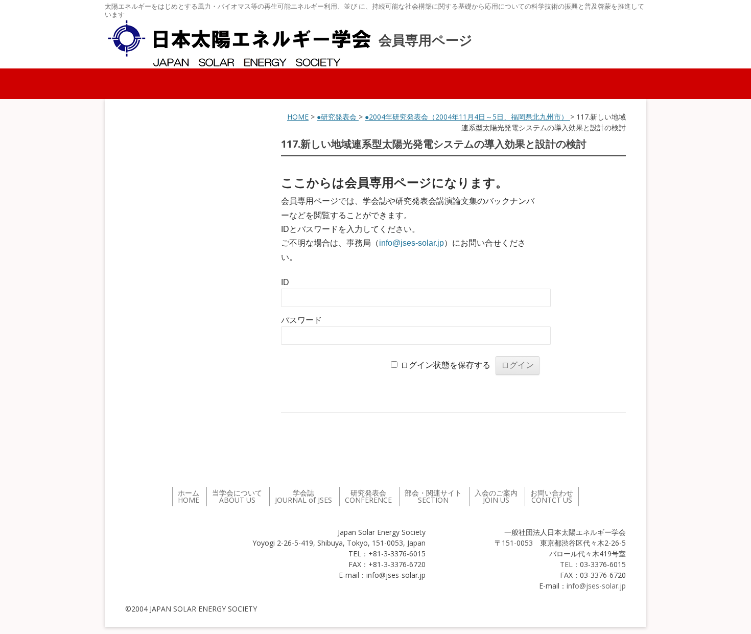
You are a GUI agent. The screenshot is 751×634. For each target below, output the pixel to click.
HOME (298, 117)
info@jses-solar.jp (411, 243)
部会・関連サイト (433, 496)
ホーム (188, 496)
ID (285, 282)
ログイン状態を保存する (445, 365)
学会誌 (303, 496)
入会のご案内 (496, 496)
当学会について (237, 496)
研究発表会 (368, 496)
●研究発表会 (338, 117)
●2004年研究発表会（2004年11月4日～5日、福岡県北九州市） (467, 117)
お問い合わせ (551, 496)
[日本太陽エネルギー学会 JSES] (239, 43)
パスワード (301, 320)
